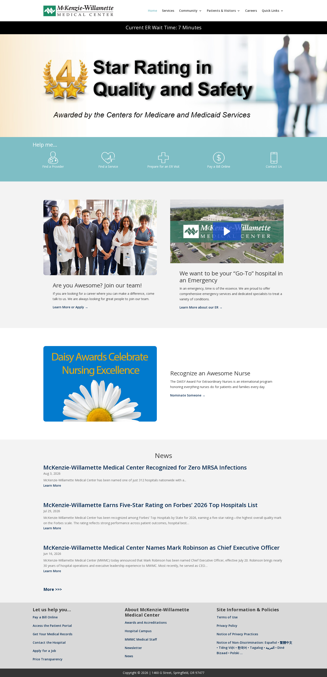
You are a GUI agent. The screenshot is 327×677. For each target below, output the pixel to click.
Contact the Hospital (49, 642)
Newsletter (133, 648)
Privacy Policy (227, 625)
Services (168, 10)
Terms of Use (227, 617)
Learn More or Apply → (70, 307)
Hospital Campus (138, 631)
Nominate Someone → (187, 395)
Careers (251, 10)
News (129, 656)
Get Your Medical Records (52, 634)
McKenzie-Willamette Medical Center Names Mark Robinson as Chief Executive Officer (161, 548)
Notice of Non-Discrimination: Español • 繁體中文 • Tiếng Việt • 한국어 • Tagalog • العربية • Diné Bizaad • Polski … (254, 647)
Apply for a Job (44, 651)
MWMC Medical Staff (141, 639)
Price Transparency (48, 659)
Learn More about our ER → (201, 307)
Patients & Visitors (221, 10)
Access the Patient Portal (52, 625)
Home (152, 10)
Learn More (52, 485)
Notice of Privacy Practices (237, 634)
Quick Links (270, 10)
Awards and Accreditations (146, 622)
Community (188, 10)
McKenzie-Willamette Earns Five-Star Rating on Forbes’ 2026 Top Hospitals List (150, 505)
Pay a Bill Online (45, 617)
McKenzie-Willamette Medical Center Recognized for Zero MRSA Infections (145, 467)
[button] (227, 231)
